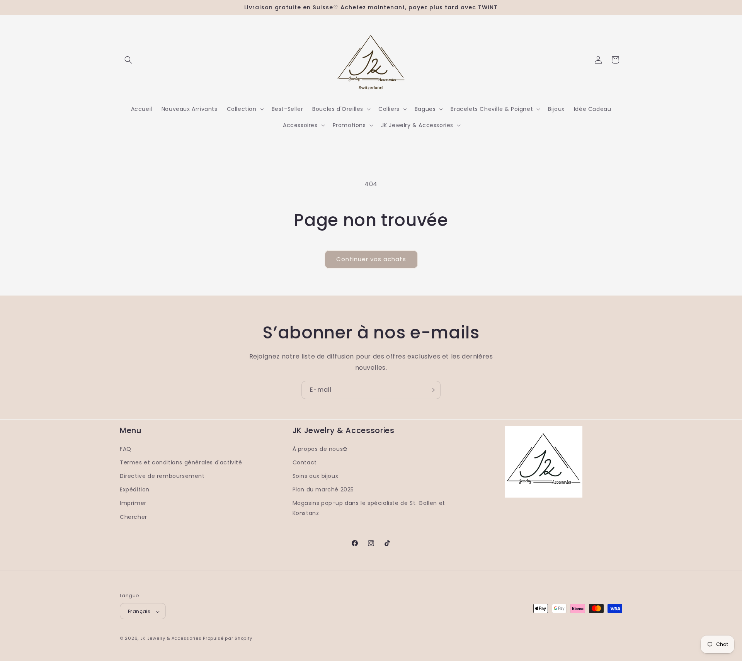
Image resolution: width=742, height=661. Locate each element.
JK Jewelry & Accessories (171, 639)
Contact (305, 462)
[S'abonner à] (431, 390)
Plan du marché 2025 (323, 489)
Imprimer (133, 503)
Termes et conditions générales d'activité (181, 462)
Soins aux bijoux (316, 475)
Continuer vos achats (371, 259)
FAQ (125, 448)
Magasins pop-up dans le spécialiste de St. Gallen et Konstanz (369, 508)
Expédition (135, 489)
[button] (128, 59)
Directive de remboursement (162, 475)
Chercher (133, 516)
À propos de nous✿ (320, 448)
